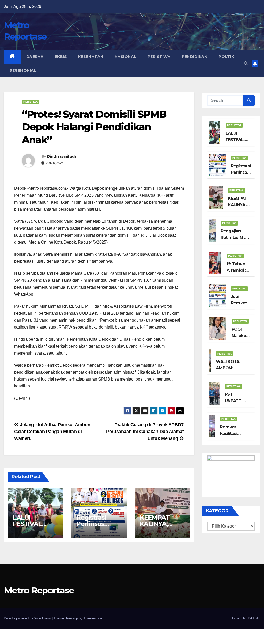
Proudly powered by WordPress (28, 618)
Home (234, 618)
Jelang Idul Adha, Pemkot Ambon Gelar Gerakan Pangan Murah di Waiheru (52, 431)
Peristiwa (159, 56)
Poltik (226, 56)
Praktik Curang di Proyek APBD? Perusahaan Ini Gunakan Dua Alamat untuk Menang (145, 431)
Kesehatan (90, 56)
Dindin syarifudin (62, 156)
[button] (246, 63)
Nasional (125, 56)
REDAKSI (250, 618)
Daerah (35, 56)
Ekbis (61, 56)
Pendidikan (194, 56)
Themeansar (93, 618)
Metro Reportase (39, 590)
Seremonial (23, 70)
